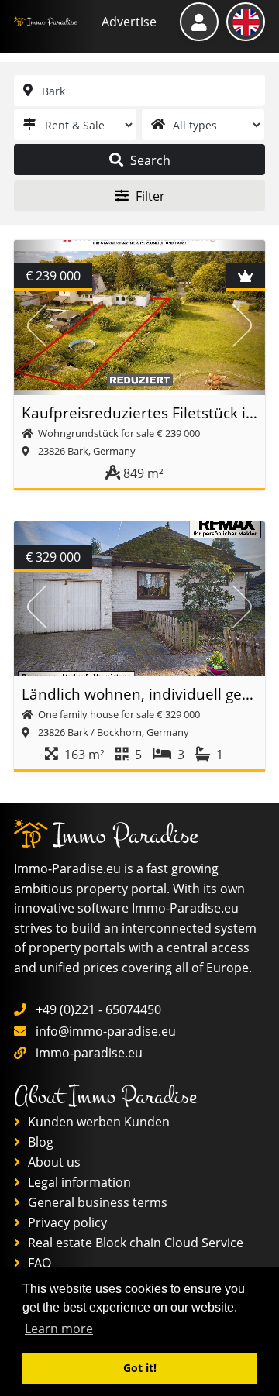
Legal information (78, 1182)
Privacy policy (66, 1222)
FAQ (38, 1262)
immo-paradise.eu (89, 1052)
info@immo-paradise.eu (106, 1031)
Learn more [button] (59, 1328)
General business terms (96, 1202)
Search (148, 160)
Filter (149, 196)
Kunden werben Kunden (97, 1121)
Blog (39, 1141)
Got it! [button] (140, 1367)
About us (53, 1162)
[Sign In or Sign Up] (199, 21)
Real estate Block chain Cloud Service (134, 1242)
